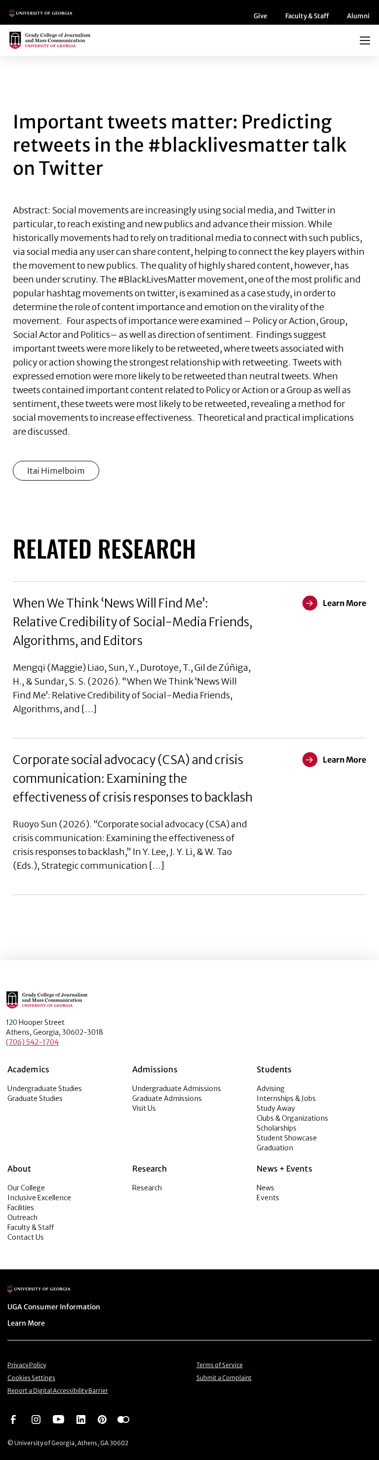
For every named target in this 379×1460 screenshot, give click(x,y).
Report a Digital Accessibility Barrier (57, 1390)
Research (147, 1187)
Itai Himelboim (56, 471)
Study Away (276, 1108)
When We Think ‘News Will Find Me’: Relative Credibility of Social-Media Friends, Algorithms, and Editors (133, 622)
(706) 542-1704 (32, 1042)
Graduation (275, 1147)
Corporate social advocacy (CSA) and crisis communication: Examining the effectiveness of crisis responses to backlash (133, 778)
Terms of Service (219, 1365)
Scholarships (277, 1128)
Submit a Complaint (224, 1377)
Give (260, 16)
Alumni (358, 16)
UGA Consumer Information (53, 1306)
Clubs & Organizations (292, 1118)
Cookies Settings (31, 1377)
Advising (271, 1088)
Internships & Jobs (286, 1098)
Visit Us (144, 1108)
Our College (26, 1187)
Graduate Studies (35, 1098)
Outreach (22, 1217)
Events (268, 1197)
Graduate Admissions (167, 1098)
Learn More (26, 1323)
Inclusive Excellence (39, 1197)
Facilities (20, 1207)
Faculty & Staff (307, 16)
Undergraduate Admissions (176, 1088)
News (265, 1187)
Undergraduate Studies (44, 1088)
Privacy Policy (26, 1365)
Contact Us (25, 1237)
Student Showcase (287, 1138)
